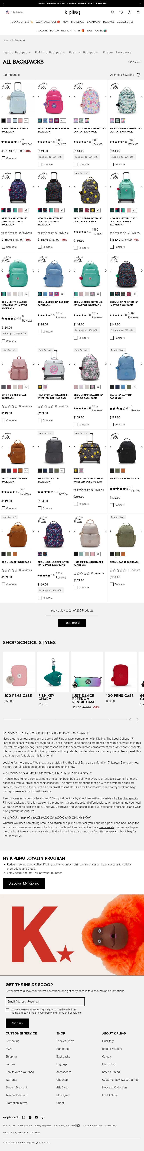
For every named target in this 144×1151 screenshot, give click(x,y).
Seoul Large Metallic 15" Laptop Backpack (88, 304)
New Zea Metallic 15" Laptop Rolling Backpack (123, 221)
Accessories (125, 22)
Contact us (12, 1041)
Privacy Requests (43, 1125)
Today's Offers (65, 1041)
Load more (72, 623)
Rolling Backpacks (50, 52)
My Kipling (109, 1064)
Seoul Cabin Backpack (124, 478)
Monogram (63, 1095)
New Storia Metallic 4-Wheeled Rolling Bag (53, 397)
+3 (98, 294)
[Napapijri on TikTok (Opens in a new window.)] (42, 1117)
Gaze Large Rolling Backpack (14, 130)
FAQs (9, 1048)
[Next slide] (140, 3)
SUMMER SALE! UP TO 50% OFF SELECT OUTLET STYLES (72, 3)
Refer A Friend (111, 1072)
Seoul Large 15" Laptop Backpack (53, 130)
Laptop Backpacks (17, 52)
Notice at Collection (114, 1087)
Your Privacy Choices (64, 1125)
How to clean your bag (20, 1072)
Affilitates (35, 1132)
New (65, 22)
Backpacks (93, 22)
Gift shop (62, 1079)
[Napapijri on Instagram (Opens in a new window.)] (23, 1117)
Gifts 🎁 (79, 30)
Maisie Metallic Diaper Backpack (88, 564)
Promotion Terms (16, 1103)
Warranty (11, 1079)
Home (5, 40)
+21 (63, 120)
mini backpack (36, 783)
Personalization (60, 30)
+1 (26, 120)
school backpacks (49, 766)
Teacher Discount (17, 1095)
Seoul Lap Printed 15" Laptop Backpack (88, 220)
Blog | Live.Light (112, 1048)
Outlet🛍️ (101, 30)
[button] (3, 120)
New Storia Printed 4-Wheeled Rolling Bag (88, 480)
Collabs (42, 30)
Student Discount (16, 1087)
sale (45, 831)
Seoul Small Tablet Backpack (14, 480)
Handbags (77, 22)
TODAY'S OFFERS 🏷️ (22, 22)
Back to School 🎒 (48, 22)
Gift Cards (62, 1087)
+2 (26, 210)
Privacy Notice (25, 1125)
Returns (10, 1064)
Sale (90, 30)
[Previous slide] (4, 3)
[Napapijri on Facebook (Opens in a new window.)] (30, 1117)
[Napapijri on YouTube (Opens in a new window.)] (36, 1117)
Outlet (60, 1103)
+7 (26, 387)
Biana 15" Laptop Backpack (121, 397)
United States (17, 12)
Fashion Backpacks (84, 52)
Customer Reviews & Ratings (120, 1079)
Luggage (108, 22)
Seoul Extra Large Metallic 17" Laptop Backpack (14, 305)
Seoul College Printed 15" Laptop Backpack (53, 564)
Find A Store (109, 1095)
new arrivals (106, 827)
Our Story (108, 1041)
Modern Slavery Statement (15, 1132)
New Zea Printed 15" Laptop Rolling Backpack (14, 221)
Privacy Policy (44, 1012)
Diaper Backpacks (117, 52)
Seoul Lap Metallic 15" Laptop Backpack (88, 397)
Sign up (17, 1023)
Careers (107, 1056)
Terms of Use (9, 1125)
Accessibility (111, 1125)
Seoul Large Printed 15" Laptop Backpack (90, 130)
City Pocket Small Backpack (13, 397)
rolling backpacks (127, 798)
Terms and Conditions (69, 1012)
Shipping (11, 1056)
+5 (134, 387)
